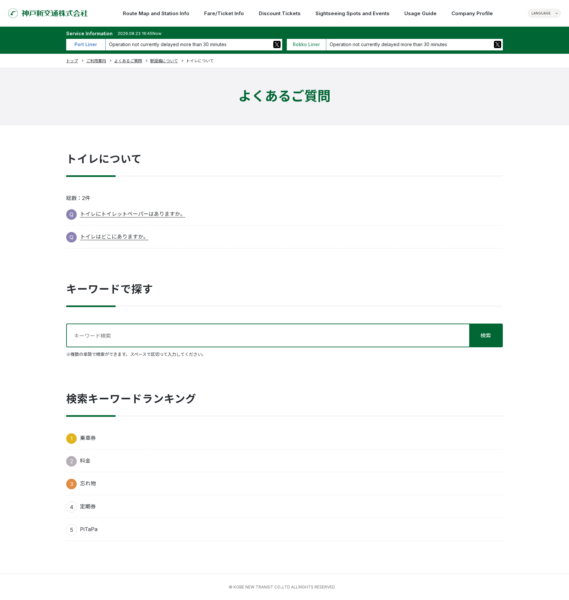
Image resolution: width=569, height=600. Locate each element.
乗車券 (88, 438)
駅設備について (164, 60)
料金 (85, 460)
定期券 (88, 506)
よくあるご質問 (128, 60)
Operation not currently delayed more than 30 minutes (168, 44)
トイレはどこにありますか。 (114, 236)
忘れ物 (88, 483)
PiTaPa (88, 529)
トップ (72, 60)
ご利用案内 (96, 60)
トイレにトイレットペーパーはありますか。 (132, 214)
